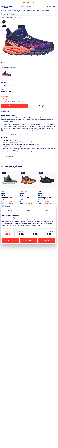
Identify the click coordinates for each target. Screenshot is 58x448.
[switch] (21, 234)
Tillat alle (46, 240)
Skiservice (4, 14)
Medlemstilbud (11, 11)
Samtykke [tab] (9, 210)
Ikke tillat (10, 240)
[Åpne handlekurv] (54, 6)
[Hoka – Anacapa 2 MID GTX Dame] (10, 188)
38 (23, 85)
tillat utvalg (28, 240)
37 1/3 (14, 85)
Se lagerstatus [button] (6, 111)
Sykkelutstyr (9, 17)
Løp (24, 11)
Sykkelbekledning (18, 17)
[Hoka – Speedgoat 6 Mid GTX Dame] (28, 188)
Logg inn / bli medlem (17, 101)
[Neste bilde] (54, 63)
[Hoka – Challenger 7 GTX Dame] (47, 188)
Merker (3, 11)
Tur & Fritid (40, 11)
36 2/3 (5, 85)
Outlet (47, 11)
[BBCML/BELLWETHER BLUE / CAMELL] (6, 74)
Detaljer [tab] (28, 210)
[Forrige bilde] (51, 63)
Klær (34, 11)
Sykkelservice (13, 14)
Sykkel (19, 11)
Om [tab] (47, 210)
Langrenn (29, 11)
